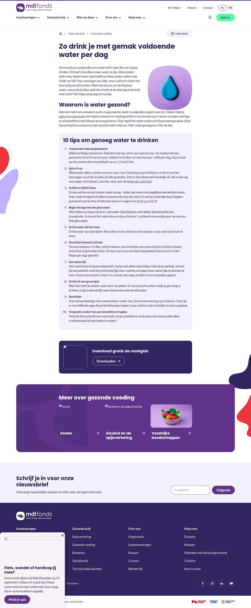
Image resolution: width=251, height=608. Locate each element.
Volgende (223, 490)
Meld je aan (17, 599)
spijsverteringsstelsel (72, 116)
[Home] (60, 33)
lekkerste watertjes (139, 181)
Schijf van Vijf (144, 201)
